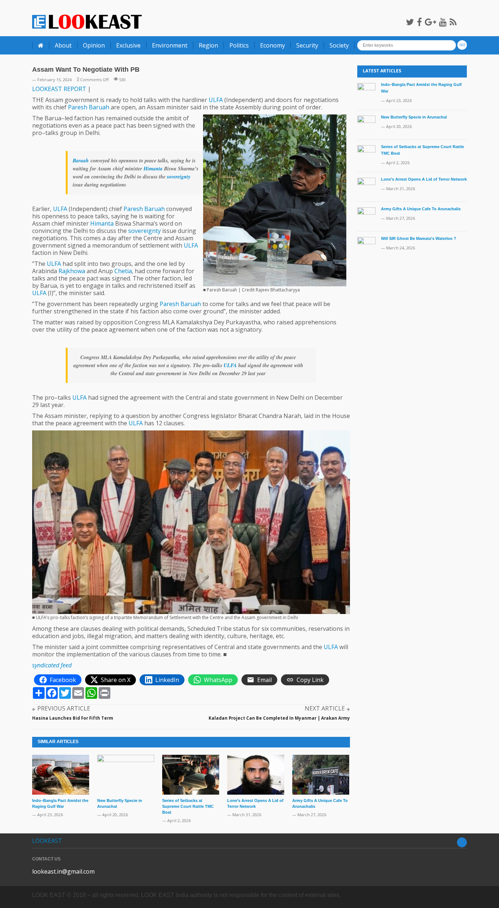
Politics (239, 45)
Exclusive (128, 45)
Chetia (123, 271)
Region (208, 45)
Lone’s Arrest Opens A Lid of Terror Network (424, 179)
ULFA (216, 100)
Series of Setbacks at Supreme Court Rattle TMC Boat (188, 806)
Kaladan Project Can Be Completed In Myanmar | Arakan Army (279, 718)
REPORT (75, 89)
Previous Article (63, 708)
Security (307, 45)
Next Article (325, 708)
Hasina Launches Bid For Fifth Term (72, 718)
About (63, 45)
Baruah (99, 107)
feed (66, 665)
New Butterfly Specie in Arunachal (414, 117)
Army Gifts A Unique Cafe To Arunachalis (421, 209)
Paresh (77, 107)
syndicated (45, 665)
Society (339, 45)
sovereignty (178, 176)
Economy (272, 45)
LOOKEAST (47, 89)
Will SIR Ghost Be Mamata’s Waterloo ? (418, 238)
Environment (169, 45)
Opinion (94, 45)
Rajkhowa (71, 271)
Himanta (153, 168)
